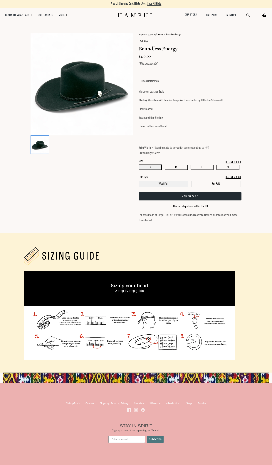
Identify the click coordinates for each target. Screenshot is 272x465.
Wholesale (155, 403)
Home (142, 34)
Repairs (202, 403)
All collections (173, 403)
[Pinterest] (143, 409)
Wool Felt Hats (155, 34)
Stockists (139, 403)
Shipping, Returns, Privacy (114, 403)
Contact (89, 403)
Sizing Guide (73, 403)
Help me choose (233, 177)
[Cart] (264, 15)
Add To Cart (190, 196)
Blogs (189, 403)
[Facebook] (129, 409)
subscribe (155, 439)
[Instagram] (136, 409)
